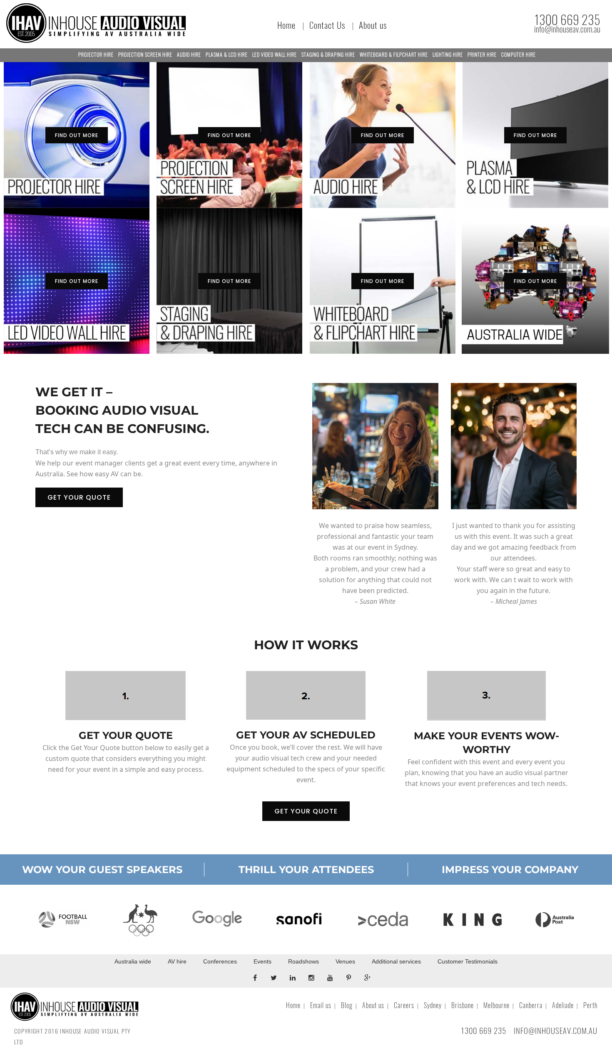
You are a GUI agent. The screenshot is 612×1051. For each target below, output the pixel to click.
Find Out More (76, 135)
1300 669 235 (567, 19)
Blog (347, 1005)
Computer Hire (518, 54)
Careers (404, 1005)
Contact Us (327, 25)
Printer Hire (482, 54)
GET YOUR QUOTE (79, 497)
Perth (590, 1005)
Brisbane (462, 1005)
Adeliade (563, 1005)
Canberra (530, 1005)
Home (286, 25)
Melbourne (496, 1005)
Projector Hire (96, 54)
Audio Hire (189, 54)
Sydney (433, 1005)
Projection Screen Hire (145, 54)
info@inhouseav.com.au (567, 29)
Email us (320, 1005)
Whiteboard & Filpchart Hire (394, 54)
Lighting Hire (448, 54)
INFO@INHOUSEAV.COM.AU (555, 1030)
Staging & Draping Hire (328, 54)
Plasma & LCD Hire (227, 54)
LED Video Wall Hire (274, 54)
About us (373, 25)
